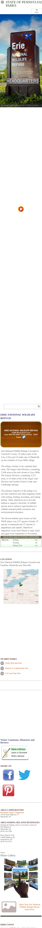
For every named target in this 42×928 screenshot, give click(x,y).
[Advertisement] (21, 716)
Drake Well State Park (13, 663)
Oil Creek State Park (13, 673)
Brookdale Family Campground (12, 812)
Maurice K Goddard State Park (16, 668)
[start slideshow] (21, 209)
